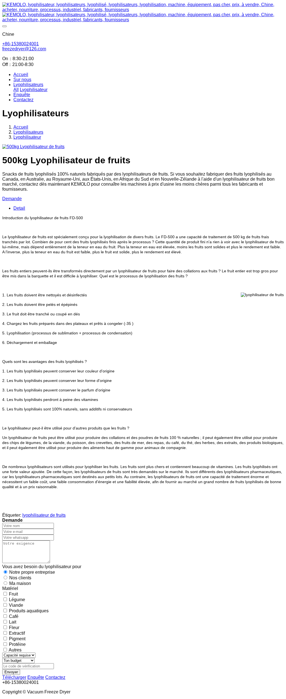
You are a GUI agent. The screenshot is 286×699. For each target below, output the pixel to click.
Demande (12, 198)
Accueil (20, 74)
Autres (15, 650)
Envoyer (11, 672)
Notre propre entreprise (32, 572)
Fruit (13, 594)
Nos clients (20, 577)
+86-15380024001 (20, 43)
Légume (17, 599)
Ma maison (20, 583)
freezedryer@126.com (24, 48)
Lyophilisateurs (28, 132)
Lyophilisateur (27, 137)
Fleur (14, 627)
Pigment (17, 638)
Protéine (17, 644)
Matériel (10, 588)
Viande (16, 605)
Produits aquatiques (29, 610)
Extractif (17, 633)
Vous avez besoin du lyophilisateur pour (41, 566)
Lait (12, 622)
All (16, 89)
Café (13, 616)
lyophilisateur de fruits (44, 515)
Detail (19, 208)
